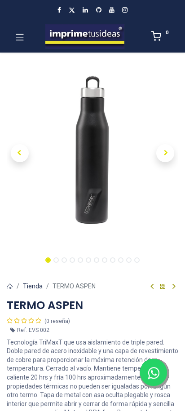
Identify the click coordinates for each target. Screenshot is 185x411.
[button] (19, 153)
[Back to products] (163, 287)
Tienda (33, 286)
